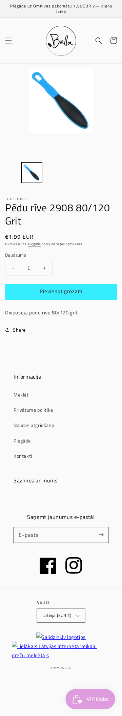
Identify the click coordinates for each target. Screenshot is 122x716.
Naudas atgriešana (34, 425)
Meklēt (21, 394)
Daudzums (15, 255)
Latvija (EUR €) (56, 615)
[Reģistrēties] (101, 534)
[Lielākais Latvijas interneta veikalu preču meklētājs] (61, 651)
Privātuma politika (33, 409)
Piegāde (34, 243)
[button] (8, 40)
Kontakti (23, 455)
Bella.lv (66, 668)
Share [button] (19, 329)
